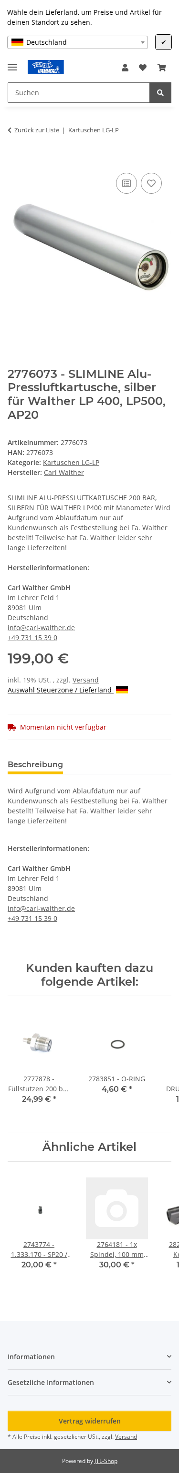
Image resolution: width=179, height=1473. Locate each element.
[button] (125, 67)
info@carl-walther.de (41, 627)
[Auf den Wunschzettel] (151, 183)
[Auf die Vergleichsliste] (126, 183)
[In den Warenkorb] (15, 160)
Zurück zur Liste (36, 130)
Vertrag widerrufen (90, 1420)
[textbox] (77, 42)
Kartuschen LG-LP (71, 462)
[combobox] (77, 42)
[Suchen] (160, 92)
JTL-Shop (106, 1461)
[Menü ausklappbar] (12, 63)
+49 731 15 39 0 (32, 637)
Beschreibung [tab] (35, 764)
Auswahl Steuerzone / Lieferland (61, 689)
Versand (86, 679)
